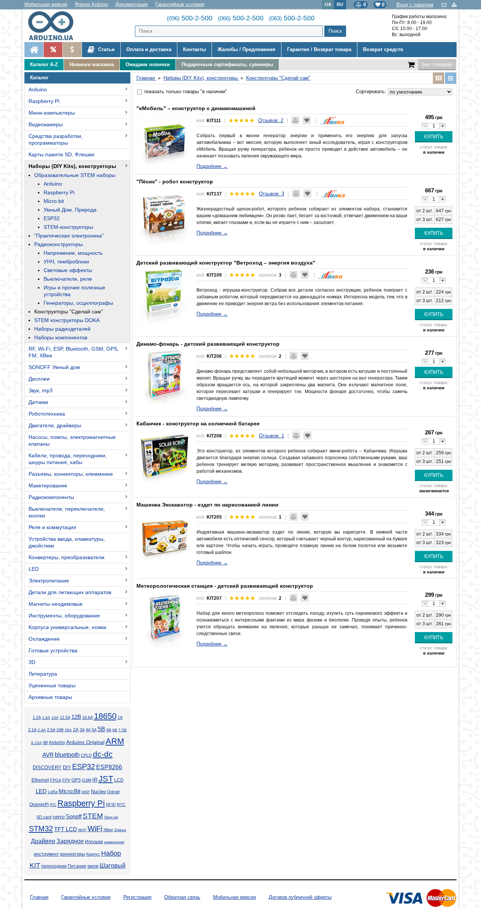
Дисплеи (39, 379)
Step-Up (111, 817)
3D (32, 662)
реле (93, 866)
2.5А (51, 730)
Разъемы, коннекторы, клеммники (71, 474)
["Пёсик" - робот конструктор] (164, 215)
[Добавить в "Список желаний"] (307, 120)
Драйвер (43, 841)
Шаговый (113, 865)
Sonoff (74, 817)
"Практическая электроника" (69, 236)
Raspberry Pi (44, 101)
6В (114, 730)
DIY (67, 767)
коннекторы (72, 854)
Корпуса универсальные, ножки (67, 627)
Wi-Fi (82, 830)
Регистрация (137, 897)
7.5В (122, 730)
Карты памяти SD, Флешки (61, 154)
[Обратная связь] (445, 5)
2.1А (32, 730)
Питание (77, 866)
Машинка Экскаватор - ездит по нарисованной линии (207, 505)
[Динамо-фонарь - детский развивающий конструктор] (164, 377)
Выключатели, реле (68, 279)
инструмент (46, 854)
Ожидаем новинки (148, 64)
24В (60, 730)
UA (328, 4)
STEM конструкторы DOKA (67, 320)
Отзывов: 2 (270, 120)
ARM (115, 741)
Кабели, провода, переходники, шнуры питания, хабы (68, 458)
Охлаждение (44, 639)
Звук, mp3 (41, 390)
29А (68, 730)
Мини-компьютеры (52, 113)
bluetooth (67, 755)
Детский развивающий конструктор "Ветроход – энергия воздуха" (225, 263)
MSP (86, 792)
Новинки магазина (92, 64)
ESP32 (52, 218)
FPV (66, 780)
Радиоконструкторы (58, 244)
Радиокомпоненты (51, 497)
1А (120, 717)
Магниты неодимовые (56, 604)
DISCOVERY (47, 767)
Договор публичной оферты (300, 897)
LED (34, 569)
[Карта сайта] (454, 5)
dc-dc (103, 754)
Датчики (38, 402)
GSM (86, 780)
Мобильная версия (45, 4)
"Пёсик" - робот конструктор (174, 181)
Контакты (194, 49)
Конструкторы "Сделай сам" (68, 312)
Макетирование (48, 485)
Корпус (93, 854)
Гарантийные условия (179, 4)
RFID (111, 804)
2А (76, 729)
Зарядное (70, 841)
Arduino (38, 89)
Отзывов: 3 (271, 194)
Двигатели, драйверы (55, 425)
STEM (93, 816)
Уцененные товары (52, 685)
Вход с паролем (414, 5)
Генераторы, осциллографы (78, 303)
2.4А (42, 730)
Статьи (106, 49)
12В (76, 717)
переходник (54, 866)
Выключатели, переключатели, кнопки (67, 512)
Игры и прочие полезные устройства (74, 290)
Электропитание (49, 581)
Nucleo (98, 791)
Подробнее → (212, 166)
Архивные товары (50, 697)
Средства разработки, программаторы (56, 139)
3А (82, 730)
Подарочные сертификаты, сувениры (227, 64)
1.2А (37, 717)
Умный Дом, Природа (70, 210)
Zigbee (120, 830)
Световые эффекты (68, 270)
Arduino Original (85, 742)
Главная (39, 897)
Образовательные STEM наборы (74, 175)
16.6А (87, 717)
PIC (53, 805)
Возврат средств (383, 49)
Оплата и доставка (148, 49)
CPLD (86, 755)
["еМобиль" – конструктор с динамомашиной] (164, 142)
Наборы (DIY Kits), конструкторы (72, 166)
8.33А (36, 743)
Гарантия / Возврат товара (319, 49)
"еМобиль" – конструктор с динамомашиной (196, 108)
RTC (121, 804)
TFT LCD (65, 829)
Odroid (113, 792)
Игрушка (94, 841)
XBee (108, 829)
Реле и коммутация (52, 527)
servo (59, 817)
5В (101, 729)
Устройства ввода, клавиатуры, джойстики (67, 542)
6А (108, 730)
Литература (43, 674)
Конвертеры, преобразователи (66, 557)
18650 (105, 716)
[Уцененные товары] (72, 49)
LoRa (52, 792)
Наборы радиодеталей (62, 329)
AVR (48, 755)
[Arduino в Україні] (56, 25)
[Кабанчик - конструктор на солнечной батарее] (164, 457)
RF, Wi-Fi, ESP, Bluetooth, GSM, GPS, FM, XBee (74, 352)
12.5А (65, 717)
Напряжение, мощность (73, 253)
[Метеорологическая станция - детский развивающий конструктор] (164, 619)
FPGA (55, 780)
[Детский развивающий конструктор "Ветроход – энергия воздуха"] (164, 296)
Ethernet (40, 780)
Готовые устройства (53, 650)
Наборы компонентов (60, 337)
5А (94, 730)
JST (105, 778)
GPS (76, 780)
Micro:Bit (69, 791)
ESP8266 (109, 767)
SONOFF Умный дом (54, 367)
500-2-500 (189, 18)
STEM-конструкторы (68, 227)
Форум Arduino (91, 4)
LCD (119, 779)
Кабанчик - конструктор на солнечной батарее (198, 423)
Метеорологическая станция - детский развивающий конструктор (224, 586)
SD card (43, 817)
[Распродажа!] (52, 49)
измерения (114, 842)
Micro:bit (54, 201)
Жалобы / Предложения (246, 49)
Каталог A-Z (44, 64)
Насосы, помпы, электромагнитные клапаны (72, 440)
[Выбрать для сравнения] (295, 120)
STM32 (41, 828)
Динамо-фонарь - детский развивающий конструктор (208, 344)
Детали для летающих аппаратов (70, 592)
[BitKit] (332, 120)
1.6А (46, 717)
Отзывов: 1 (271, 436)
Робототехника (47, 414)
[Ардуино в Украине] (33, 49)
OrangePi (39, 804)
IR (94, 780)
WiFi (95, 828)
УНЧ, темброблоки (66, 262)
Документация (131, 4)
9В (45, 742)
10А (55, 717)
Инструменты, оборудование (64, 616)
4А (88, 730)
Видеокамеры (46, 124)
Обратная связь (182, 897)
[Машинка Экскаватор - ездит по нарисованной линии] (164, 538)
